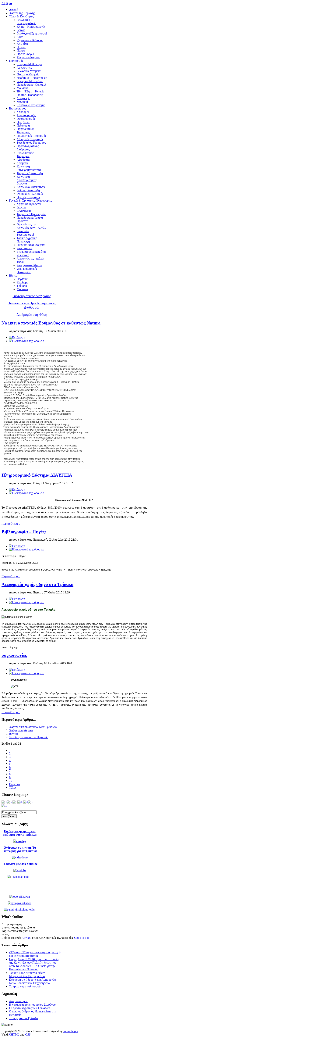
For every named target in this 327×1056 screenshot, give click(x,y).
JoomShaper (70, 1031)
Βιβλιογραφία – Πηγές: (24, 531)
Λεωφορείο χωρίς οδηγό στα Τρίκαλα (37, 584)
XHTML (14, 1034)
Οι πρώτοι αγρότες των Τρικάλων (29, 1008)
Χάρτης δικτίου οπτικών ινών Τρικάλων (33, 726)
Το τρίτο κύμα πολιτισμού (24, 986)
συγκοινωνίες (14, 655)
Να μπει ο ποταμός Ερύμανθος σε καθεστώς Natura (51, 322)
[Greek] (4, 802)
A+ (3, 3)
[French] (14, 802)
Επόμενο (14, 784)
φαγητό (13, 733)
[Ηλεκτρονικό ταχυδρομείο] (26, 340)
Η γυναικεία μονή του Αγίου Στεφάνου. (32, 1004)
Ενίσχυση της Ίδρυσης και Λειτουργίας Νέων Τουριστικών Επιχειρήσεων (32, 981)
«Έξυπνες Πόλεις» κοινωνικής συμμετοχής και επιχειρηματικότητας (35, 954)
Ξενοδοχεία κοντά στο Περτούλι (28, 737)
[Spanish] (30, 802)
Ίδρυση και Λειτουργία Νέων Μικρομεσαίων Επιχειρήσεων (27, 974)
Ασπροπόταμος (18, 1001)
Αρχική (26, 937)
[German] (20, 802)
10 (10, 780)
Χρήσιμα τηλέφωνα (21, 730)
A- (10, 3)
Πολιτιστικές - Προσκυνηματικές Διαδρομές (32, 305)
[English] (9, 802)
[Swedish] (4, 805)
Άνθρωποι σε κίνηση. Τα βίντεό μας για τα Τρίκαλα (20, 849)
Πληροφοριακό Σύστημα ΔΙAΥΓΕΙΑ (37, 475)
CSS (28, 1034)
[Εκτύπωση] (17, 337)
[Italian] (25, 802)
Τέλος (12, 787)
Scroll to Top (82, 937)
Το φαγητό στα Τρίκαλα (23, 1018)
